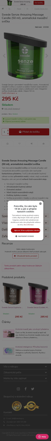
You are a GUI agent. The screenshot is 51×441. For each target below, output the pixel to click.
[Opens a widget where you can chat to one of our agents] (42, 437)
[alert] (25, 220)
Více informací (28, 225)
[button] (25, 236)
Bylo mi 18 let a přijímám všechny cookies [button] (27, 230)
